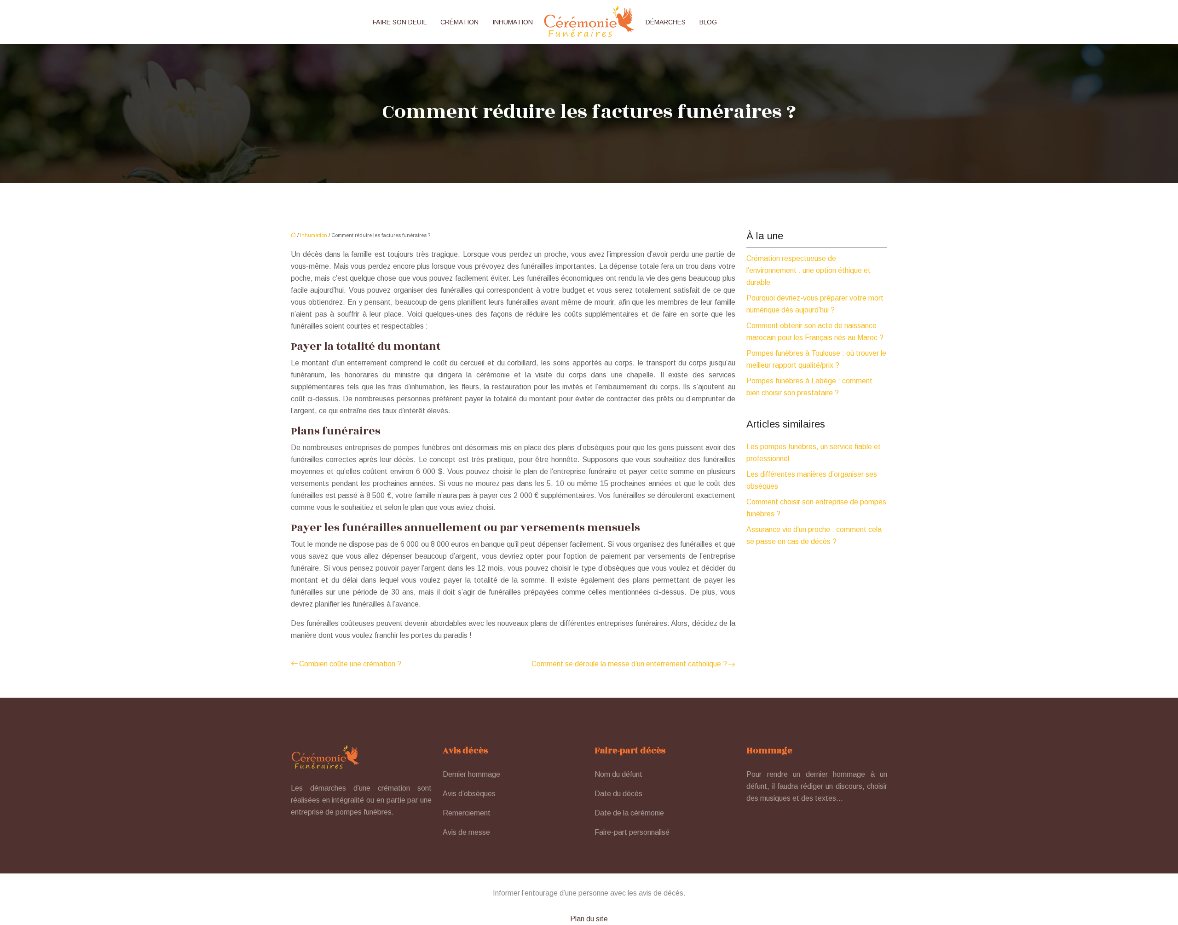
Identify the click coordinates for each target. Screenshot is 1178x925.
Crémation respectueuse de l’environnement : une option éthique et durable (808, 270)
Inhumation (512, 22)
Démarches (666, 22)
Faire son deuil (400, 22)
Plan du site (589, 919)
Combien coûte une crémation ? (350, 664)
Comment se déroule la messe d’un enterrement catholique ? (629, 664)
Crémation (459, 22)
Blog (708, 22)
